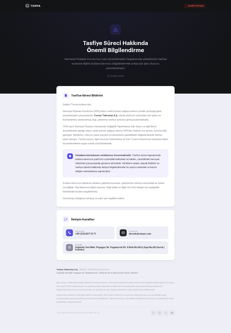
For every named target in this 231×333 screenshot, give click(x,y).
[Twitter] (153, 312)
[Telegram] (165, 312)
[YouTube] (172, 312)
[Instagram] (159, 312)
